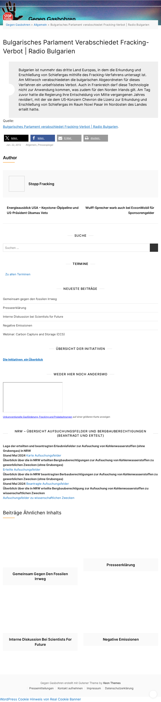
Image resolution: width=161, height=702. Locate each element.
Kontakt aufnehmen (70, 688)
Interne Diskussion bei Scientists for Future (33, 316)
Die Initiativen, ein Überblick (23, 359)
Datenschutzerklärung (119, 688)
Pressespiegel (45, 144)
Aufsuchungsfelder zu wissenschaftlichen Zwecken (38, 498)
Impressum (94, 688)
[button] (16, 138)
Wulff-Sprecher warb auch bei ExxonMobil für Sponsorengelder (119, 210)
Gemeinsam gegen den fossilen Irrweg (30, 299)
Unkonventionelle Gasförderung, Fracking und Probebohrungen (37, 416)
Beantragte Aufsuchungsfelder (47, 484)
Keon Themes (112, 683)
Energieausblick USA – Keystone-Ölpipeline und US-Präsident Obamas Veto (43, 210)
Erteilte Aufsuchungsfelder (21, 469)
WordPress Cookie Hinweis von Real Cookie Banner (40, 699)
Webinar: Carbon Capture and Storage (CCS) (34, 334)
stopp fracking (41, 184)
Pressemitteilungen (41, 688)
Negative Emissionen (17, 325)
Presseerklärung (14, 308)
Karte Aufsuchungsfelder (43, 455)
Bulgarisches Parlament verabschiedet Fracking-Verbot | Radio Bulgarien (60, 127)
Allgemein (31, 144)
